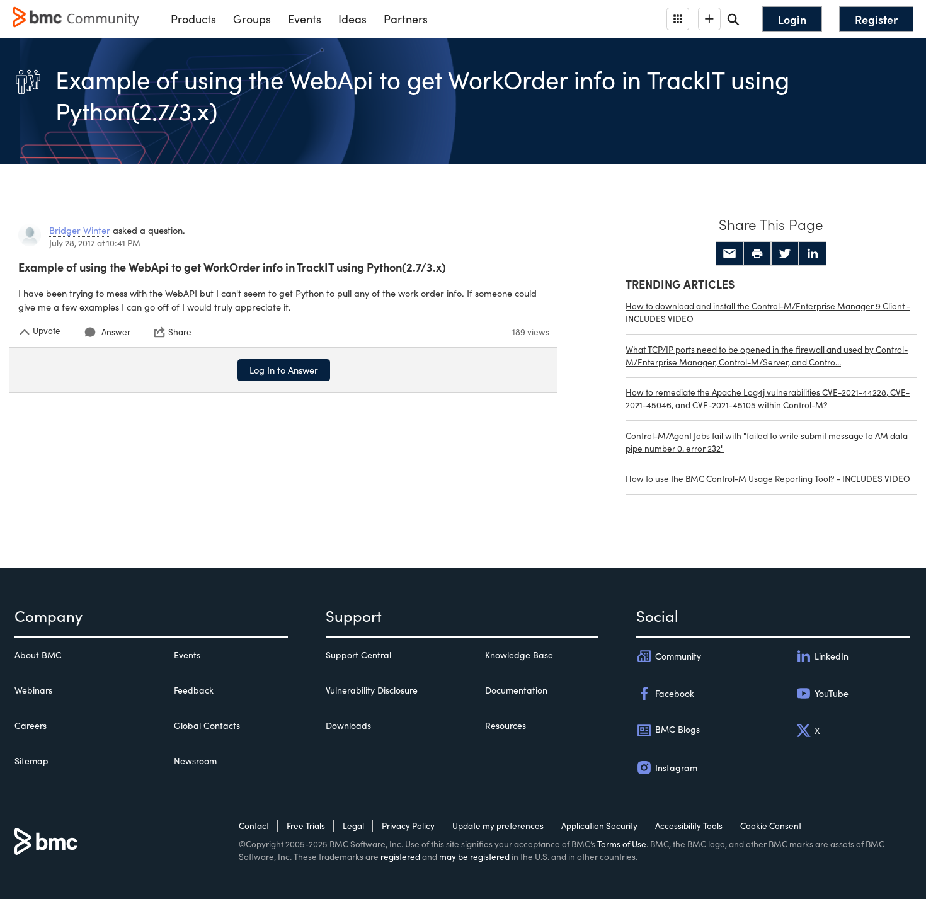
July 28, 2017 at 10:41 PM (94, 243)
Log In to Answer (283, 370)
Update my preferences (498, 826)
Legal (353, 826)
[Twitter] (785, 254)
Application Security (599, 826)
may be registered (474, 856)
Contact (254, 826)
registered (400, 856)
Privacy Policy (408, 826)
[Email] (729, 254)
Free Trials (306, 826)
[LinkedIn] (812, 254)
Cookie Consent (770, 826)
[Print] (757, 254)
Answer (115, 332)
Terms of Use (621, 844)
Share (179, 332)
